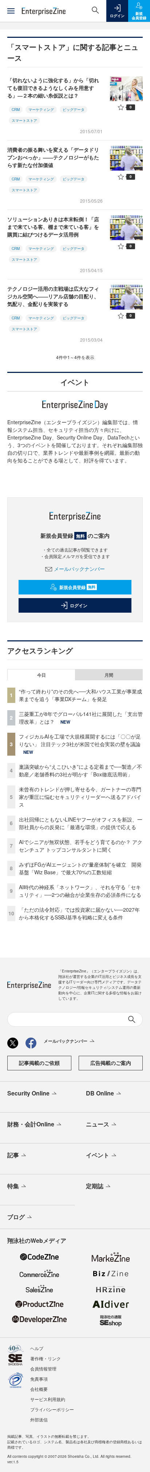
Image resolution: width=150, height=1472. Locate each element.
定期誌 (94, 1186)
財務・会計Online (30, 1124)
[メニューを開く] (11, 11)
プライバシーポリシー (52, 1409)
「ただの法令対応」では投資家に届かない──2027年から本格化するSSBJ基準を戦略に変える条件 (79, 913)
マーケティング (41, 109)
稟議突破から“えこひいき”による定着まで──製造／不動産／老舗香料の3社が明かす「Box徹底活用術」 (80, 770)
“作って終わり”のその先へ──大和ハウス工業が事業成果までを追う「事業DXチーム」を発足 (80, 695)
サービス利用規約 (47, 1399)
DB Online (100, 1093)
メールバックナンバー (79, 568)
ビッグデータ (73, 109)
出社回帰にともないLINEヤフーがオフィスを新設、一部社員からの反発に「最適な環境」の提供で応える (80, 823)
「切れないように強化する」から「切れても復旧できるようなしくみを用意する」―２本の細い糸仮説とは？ (53, 87)
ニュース (97, 1124)
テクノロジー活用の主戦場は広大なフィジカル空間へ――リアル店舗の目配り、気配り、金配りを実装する (53, 296)
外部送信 (39, 1419)
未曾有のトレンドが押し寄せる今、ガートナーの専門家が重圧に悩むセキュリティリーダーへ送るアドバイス (80, 796)
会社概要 (39, 1389)
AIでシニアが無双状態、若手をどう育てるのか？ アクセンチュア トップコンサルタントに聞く (80, 845)
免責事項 (39, 1379)
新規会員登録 (77, 587)
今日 (41, 675)
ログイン (78, 605)
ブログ (16, 1217)
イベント (97, 1155)
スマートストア (24, 120)
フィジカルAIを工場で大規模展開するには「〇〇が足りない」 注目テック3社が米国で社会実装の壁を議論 (80, 740)
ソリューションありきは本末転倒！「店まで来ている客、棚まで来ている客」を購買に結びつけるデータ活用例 (53, 226)
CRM (16, 109)
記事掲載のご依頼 (39, 1062)
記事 (13, 1155)
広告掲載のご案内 (110, 1062)
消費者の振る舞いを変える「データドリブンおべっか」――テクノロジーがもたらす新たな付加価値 (53, 157)
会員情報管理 (43, 1368)
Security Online (28, 1093)
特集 (13, 1186)
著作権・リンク (45, 1358)
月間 (108, 675)
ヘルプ (36, 1348)
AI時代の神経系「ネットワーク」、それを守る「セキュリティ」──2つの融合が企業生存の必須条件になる (80, 890)
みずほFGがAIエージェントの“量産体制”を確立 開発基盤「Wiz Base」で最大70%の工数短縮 (80, 868)
